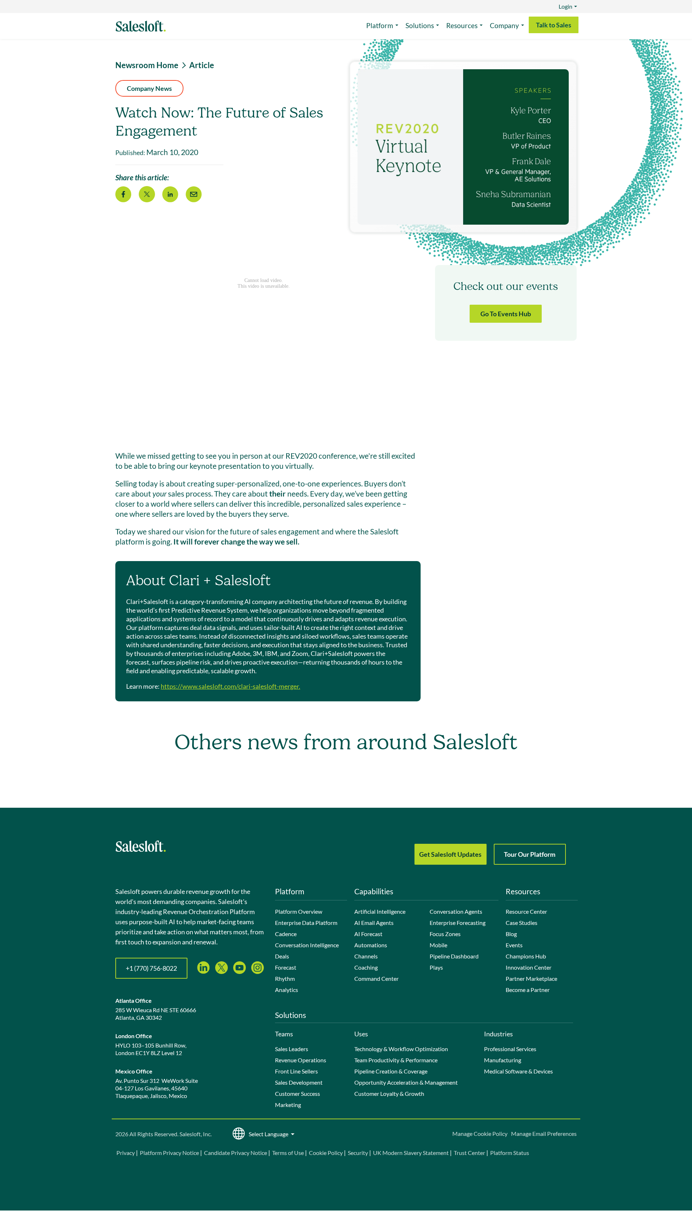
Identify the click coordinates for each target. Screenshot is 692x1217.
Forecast (285, 967)
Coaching (366, 967)
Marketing (288, 1104)
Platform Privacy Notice (169, 1152)
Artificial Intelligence (379, 911)
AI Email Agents (374, 922)
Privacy (126, 1152)
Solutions (419, 25)
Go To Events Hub (505, 314)
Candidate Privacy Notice (235, 1152)
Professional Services (510, 1048)
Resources (462, 25)
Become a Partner (528, 989)
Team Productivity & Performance (396, 1060)
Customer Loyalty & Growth (389, 1093)
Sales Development (299, 1082)
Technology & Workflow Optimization (401, 1048)
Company (504, 25)
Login (565, 6)
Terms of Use (288, 1152)
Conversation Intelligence (307, 945)
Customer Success (297, 1093)
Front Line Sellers (296, 1071)
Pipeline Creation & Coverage (390, 1071)
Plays (436, 967)
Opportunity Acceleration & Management (406, 1082)
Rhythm (285, 978)
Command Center (376, 978)
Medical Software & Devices (518, 1071)
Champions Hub (526, 956)
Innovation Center (528, 967)
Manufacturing (502, 1060)
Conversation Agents (456, 911)
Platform (379, 25)
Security (358, 1152)
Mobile (438, 945)
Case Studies (521, 922)
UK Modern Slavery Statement (411, 1152)
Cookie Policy (326, 1152)
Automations (370, 945)
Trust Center (469, 1152)
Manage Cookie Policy (479, 1133)
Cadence (286, 933)
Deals (282, 956)
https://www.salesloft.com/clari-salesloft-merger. (230, 686)
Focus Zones (445, 933)
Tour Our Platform (529, 854)
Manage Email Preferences (544, 1133)
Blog (511, 933)
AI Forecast (368, 933)
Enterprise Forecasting (457, 922)
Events (514, 945)
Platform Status (509, 1152)
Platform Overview (298, 911)
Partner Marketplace (531, 978)
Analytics (286, 989)
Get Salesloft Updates (450, 854)
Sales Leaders (291, 1048)
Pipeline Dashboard (454, 956)
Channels (366, 956)
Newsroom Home (146, 65)
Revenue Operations (300, 1060)
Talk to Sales (553, 25)
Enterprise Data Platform (306, 922)
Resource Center (526, 911)
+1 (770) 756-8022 (151, 968)
